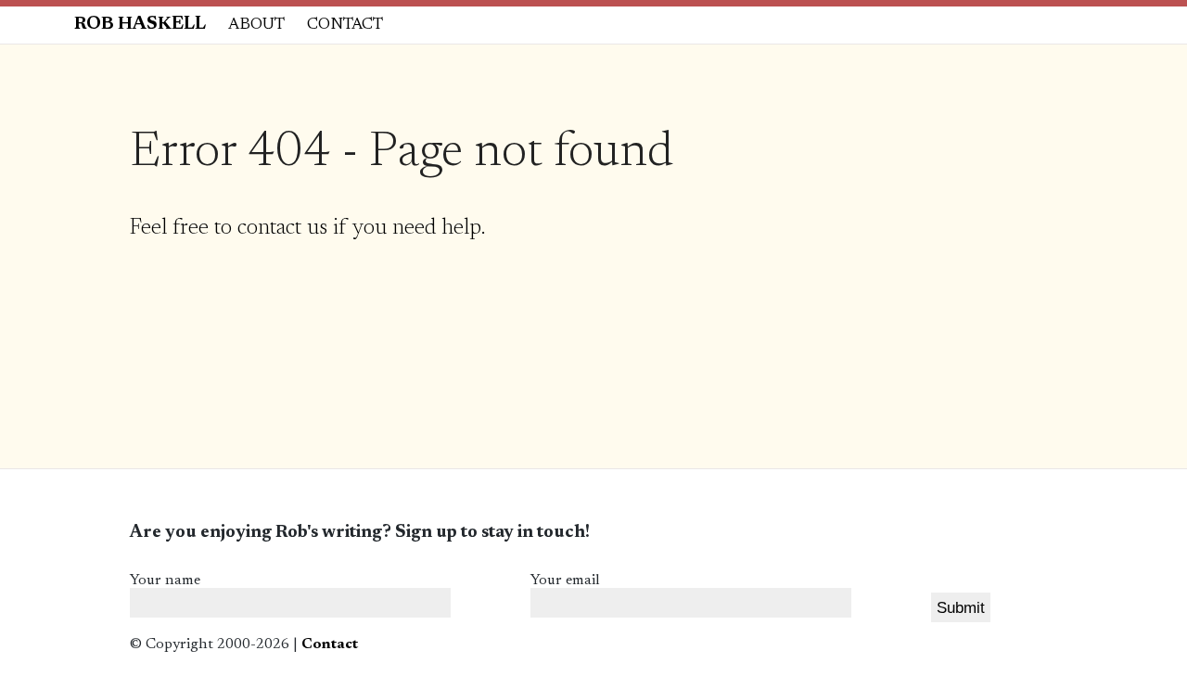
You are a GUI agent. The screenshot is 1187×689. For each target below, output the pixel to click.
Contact (345, 25)
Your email (565, 580)
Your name (165, 580)
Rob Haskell (140, 24)
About (256, 25)
